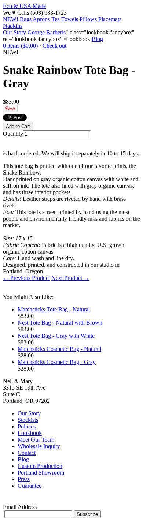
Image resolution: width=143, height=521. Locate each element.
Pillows (88, 19)
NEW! (10, 19)
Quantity (13, 134)
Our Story (14, 32)
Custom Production (40, 466)
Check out (54, 45)
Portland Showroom (41, 472)
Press (24, 479)
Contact (27, 453)
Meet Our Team (36, 439)
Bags (26, 19)
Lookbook (30, 433)
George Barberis (46, 32)
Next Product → (70, 278)
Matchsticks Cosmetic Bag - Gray (57, 362)
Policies (27, 426)
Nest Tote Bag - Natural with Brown (60, 322)
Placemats (109, 19)
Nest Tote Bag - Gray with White (56, 336)
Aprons (41, 19)
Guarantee (29, 486)
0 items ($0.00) (20, 45)
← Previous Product (26, 278)
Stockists (28, 420)
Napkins (12, 26)
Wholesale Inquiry (39, 446)
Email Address (20, 507)
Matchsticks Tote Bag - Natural (54, 309)
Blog (97, 39)
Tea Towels (64, 19)
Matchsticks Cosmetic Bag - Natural (59, 349)
